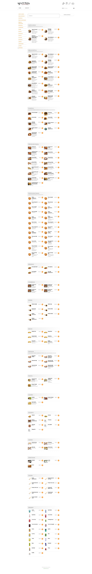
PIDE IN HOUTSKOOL (22, 20)
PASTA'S (20, 35)
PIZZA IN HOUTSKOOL (21, 23)
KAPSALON (21, 33)
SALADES (20, 37)
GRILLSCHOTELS (22, 16)
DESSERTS (20, 39)
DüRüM (20, 29)
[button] (35, 31)
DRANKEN (21, 47)
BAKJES (20, 31)
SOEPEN (20, 41)
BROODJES (21, 25)
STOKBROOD (21, 27)
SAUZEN (20, 45)
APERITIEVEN (21, 43)
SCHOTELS (20, 18)
